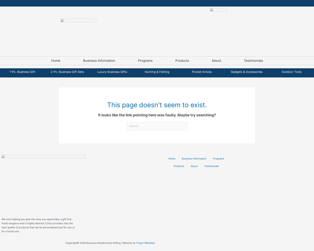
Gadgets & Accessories (246, 72)
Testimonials (253, 61)
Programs (145, 61)
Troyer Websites (145, 242)
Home (55, 61)
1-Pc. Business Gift (22, 72)
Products (182, 61)
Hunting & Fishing (157, 72)
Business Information (99, 61)
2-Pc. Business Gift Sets (67, 72)
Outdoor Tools (292, 72)
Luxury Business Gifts (112, 72)
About (216, 61)
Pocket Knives (202, 72)
